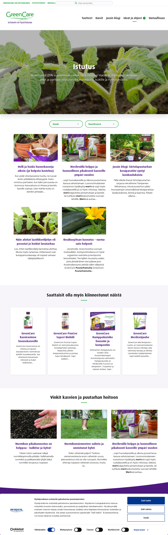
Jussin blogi (113, 18)
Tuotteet (87, 18)
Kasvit (99, 18)
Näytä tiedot (139, 530)
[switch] (78, 530)
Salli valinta (146, 509)
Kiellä (146, 518)
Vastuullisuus (157, 18)
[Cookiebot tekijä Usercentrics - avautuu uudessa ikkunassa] (17, 530)
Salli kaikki (146, 500)
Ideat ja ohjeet (133, 18)
